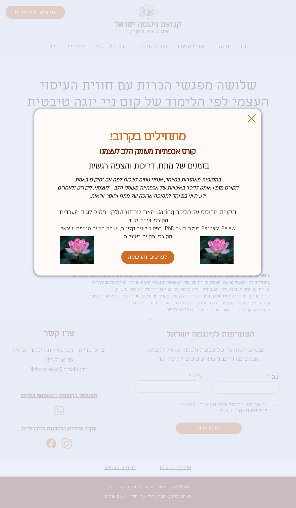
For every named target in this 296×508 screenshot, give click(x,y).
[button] (251, 118)
